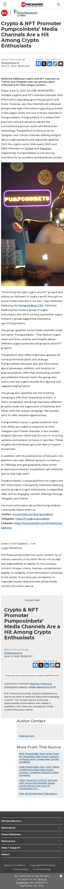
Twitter (28, 148)
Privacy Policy (20, 869)
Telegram (45, 148)
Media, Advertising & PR (42, 687)
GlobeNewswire (10, 62)
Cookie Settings (42, 869)
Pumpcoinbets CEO (31, 305)
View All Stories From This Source (38, 793)
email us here (26, 735)
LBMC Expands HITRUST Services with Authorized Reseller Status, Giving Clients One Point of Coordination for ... (38, 784)
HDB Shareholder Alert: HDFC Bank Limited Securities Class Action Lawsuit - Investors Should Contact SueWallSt (39, 771)
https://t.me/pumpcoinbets (32, 518)
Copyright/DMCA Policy (42, 865)
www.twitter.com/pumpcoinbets (32, 514)
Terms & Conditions (14, 865)
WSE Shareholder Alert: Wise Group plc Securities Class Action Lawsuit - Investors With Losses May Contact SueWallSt (39, 757)
